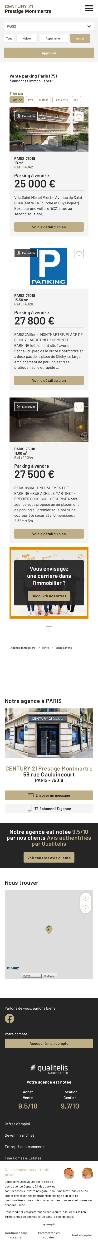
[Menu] (89, 7)
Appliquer (49, 53)
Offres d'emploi (17, 1123)
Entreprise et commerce (25, 1146)
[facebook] (9, 1018)
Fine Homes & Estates (23, 1158)
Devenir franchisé (19, 1135)
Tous (9, 38)
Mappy (50, 976)
